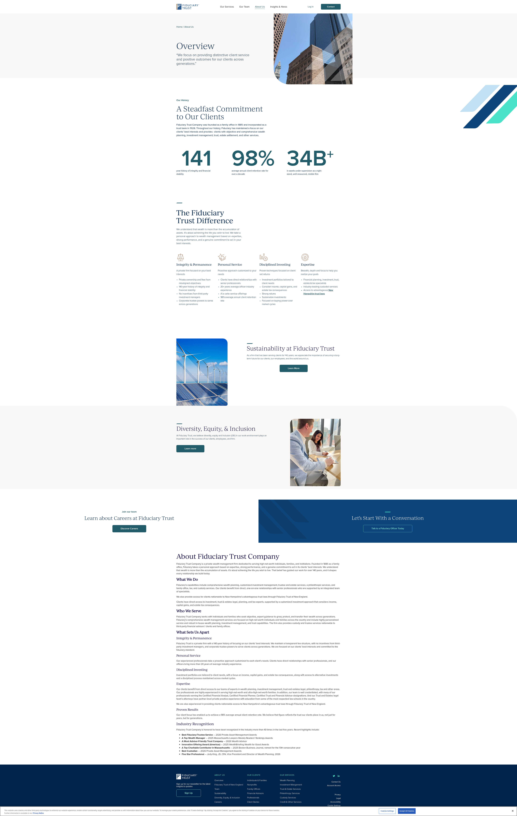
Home (179, 27)
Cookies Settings (387, 811)
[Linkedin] (339, 776)
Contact (331, 6)
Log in (311, 6)
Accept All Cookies (406, 811)
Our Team (244, 6)
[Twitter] (334, 776)
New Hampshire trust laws (318, 292)
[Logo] (187, 7)
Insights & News (278, 6)
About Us (260, 6)
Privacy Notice (38, 813)
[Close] (513, 811)
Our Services (227, 6)
